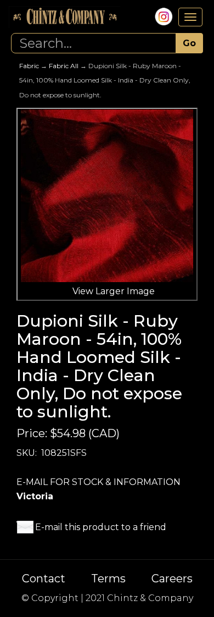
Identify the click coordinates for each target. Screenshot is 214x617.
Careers (172, 578)
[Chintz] (64, 17)
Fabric (29, 66)
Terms (108, 578)
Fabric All (63, 66)
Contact (43, 578)
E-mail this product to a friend (100, 527)
